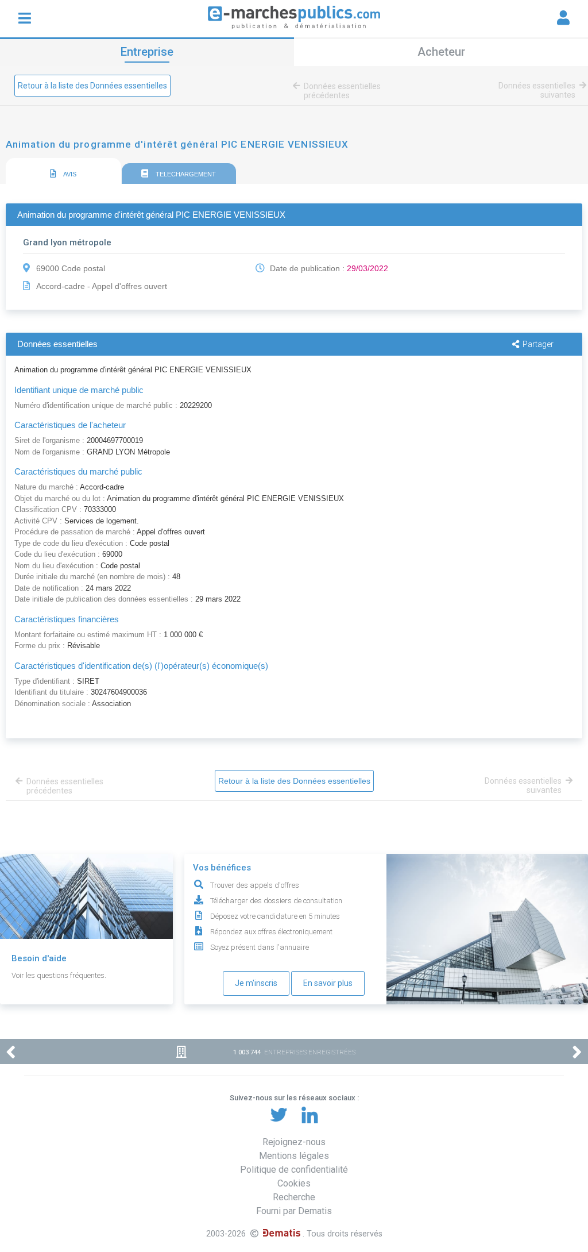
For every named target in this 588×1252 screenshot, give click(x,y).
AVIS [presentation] (69, 174)
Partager (538, 344)
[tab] (63, 171)
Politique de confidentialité (294, 1169)
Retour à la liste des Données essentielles (92, 85)
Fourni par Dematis (294, 1210)
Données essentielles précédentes (342, 91)
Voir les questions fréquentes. (58, 975)
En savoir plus (328, 983)
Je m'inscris (256, 983)
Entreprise (147, 52)
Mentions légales (294, 1155)
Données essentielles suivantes (536, 90)
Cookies (294, 1183)
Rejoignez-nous (294, 1142)
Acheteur (441, 52)
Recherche (294, 1197)
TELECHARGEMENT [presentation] (185, 174)
